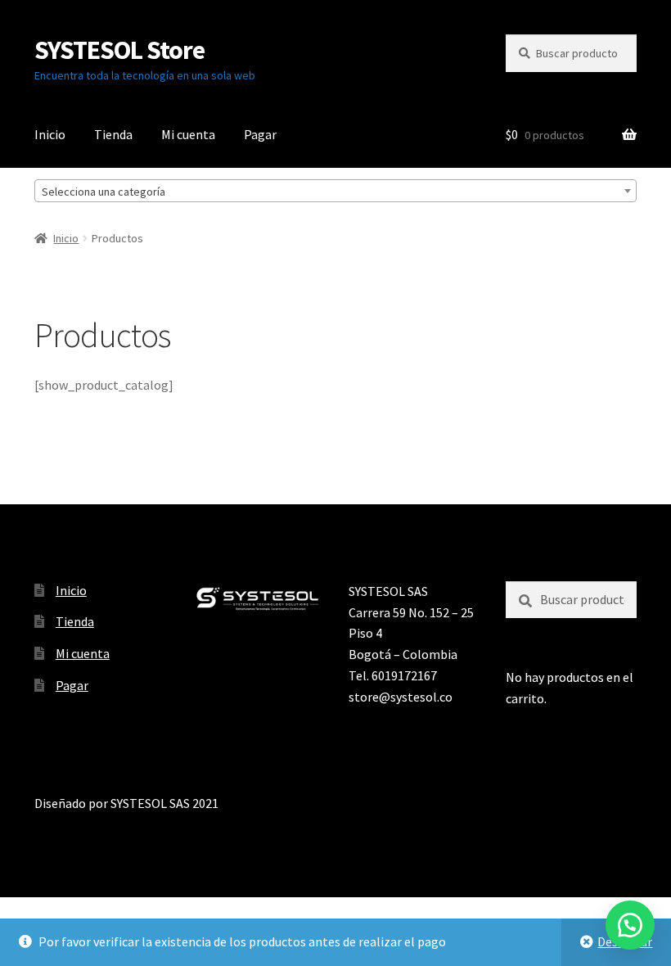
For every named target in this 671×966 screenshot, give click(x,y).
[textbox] (335, 191)
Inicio (49, 134)
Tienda (113, 134)
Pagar (260, 134)
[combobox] (335, 190)
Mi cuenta (188, 134)
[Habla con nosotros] (630, 925)
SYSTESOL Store (119, 50)
